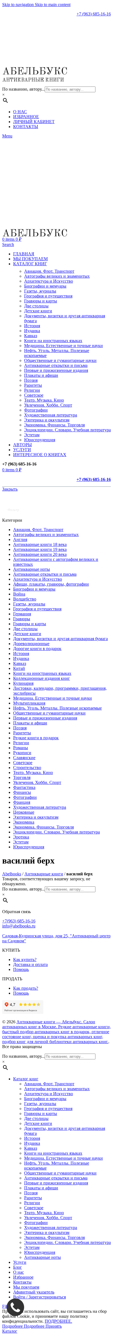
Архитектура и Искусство (48, 281)
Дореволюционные (31, 643)
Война (19, 594)
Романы (20, 747)
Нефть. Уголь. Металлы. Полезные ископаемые (57, 708)
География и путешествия (48, 296)
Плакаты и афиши (41, 375)
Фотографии (36, 410)
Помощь (21, 969)
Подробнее (23, 1326)
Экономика (23, 822)
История (32, 325)
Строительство (27, 767)
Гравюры (21, 618)
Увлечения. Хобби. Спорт (48, 405)
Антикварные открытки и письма (55, 365)
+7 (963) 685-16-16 (94, 14)
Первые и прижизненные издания (56, 370)
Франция (21, 802)
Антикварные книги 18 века (40, 544)
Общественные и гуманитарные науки (60, 360)
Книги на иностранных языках (53, 340)
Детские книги (38, 311)
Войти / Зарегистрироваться (39, 1297)
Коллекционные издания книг (41, 678)
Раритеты (33, 385)
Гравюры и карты (40, 301)
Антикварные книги (43, 874)
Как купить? (24, 959)
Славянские (24, 757)
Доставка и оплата (30, 964)
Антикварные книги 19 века (40, 549)
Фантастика (24, 787)
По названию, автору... (23, 89)
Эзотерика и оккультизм (46, 420)
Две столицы (36, 306)
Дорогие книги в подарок (37, 648)
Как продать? (25, 988)
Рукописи (22, 752)
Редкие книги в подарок (36, 737)
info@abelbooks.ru (18, 926)
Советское (33, 395)
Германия (22, 613)
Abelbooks (11, 874)
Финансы (22, 792)
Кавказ (30, 335)
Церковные (23, 812)
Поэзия (31, 380)
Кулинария (23, 683)
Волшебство (24, 599)
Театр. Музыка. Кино (44, 400)
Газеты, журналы (40, 291)
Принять (54, 1326)
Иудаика (32, 330)
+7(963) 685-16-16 (18, 921)
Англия (20, 539)
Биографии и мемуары (45, 286)
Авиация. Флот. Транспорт (49, 271)
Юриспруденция (39, 439)
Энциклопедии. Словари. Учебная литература (67, 429)
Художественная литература (50, 415)
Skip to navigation (18, 4)
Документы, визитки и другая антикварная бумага (60, 638)
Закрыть (10, 489)
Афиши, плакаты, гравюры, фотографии (51, 584)
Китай (19, 668)
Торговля (21, 777)
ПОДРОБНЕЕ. (58, 1321)
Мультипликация (29, 703)
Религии (32, 390)
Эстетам (31, 434)
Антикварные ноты (31, 569)
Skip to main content (52, 4)
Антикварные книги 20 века (40, 554)
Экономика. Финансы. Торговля (54, 425)
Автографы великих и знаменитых (57, 276)
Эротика (21, 837)
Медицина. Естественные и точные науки (63, 345)
